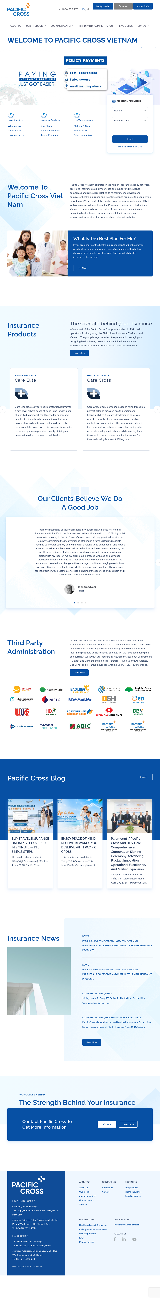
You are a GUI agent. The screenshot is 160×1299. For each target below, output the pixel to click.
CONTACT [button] (143, 25)
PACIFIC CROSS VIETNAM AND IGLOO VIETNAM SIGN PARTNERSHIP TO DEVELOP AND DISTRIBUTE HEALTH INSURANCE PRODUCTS (117, 969)
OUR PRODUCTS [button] (34, 25)
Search (130, 162)
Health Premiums (50, 154)
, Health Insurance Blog (118, 1041)
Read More (91, 1065)
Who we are (14, 149)
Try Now (82, 291)
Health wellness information (93, 1248)
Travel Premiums (50, 158)
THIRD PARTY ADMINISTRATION (96, 25)
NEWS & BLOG (125, 25)
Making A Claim (82, 149)
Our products (131, 1211)
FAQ (81, 1261)
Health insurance (133, 1215)
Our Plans (46, 149)
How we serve (16, 158)
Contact (107, 1148)
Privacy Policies (86, 1265)
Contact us (107, 1211)
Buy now (123, 6)
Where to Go (81, 154)
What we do (15, 154)
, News (108, 1017)
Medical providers (87, 1257)
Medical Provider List (130, 170)
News (85, 959)
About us (83, 1211)
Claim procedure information (93, 1252)
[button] (143, 47)
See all (143, 800)
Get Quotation (103, 6)
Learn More (79, 376)
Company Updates (93, 1017)
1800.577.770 (70, 9)
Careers (106, 1215)
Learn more (128, 1148)
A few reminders (83, 158)
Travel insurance (133, 1219)
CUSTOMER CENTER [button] (61, 25)
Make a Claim (143, 6)
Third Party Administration (127, 1248)
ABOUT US (15, 25)
